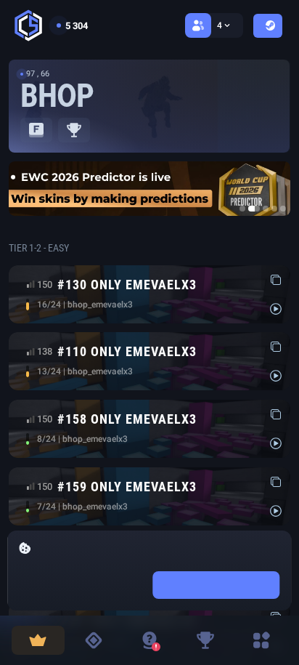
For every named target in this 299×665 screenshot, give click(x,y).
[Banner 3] (266, 208)
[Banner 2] (254, 208)
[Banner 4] (274, 208)
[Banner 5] (283, 208)
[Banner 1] (242, 208)
